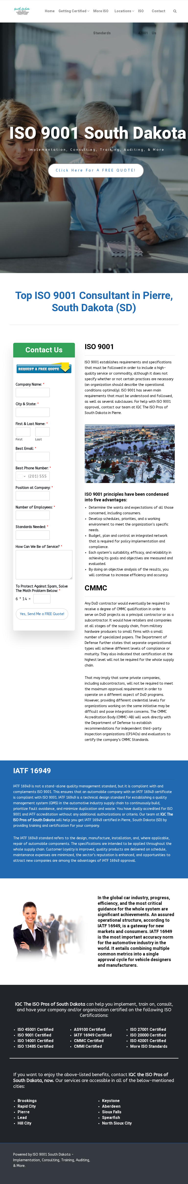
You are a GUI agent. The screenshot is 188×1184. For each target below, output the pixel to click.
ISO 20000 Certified (148, 1035)
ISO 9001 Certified (34, 1035)
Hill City (24, 1123)
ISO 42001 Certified (148, 1041)
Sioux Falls (111, 1112)
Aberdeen (111, 1106)
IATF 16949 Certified (93, 1035)
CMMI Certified (88, 1046)
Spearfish (111, 1118)
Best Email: (26, 449)
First (19, 439)
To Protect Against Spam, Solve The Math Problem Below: (42, 588)
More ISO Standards (148, 1046)
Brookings (27, 1101)
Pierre (24, 1112)
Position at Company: (34, 488)
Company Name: (30, 384)
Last (38, 439)
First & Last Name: (32, 424)
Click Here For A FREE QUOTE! (96, 170)
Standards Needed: (32, 527)
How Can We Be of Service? (39, 547)
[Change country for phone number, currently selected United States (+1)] (21, 476)
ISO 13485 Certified (35, 1046)
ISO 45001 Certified (35, 1030)
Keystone (111, 1101)
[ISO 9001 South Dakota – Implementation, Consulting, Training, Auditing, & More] (22, 11)
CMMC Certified (89, 1041)
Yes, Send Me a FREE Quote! (42, 614)
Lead (22, 1118)
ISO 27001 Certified (148, 1030)
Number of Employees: (35, 507)
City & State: (27, 404)
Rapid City (27, 1106)
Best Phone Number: (33, 468)
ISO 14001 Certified (35, 1041)
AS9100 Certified (89, 1030)
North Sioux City (117, 1123)
